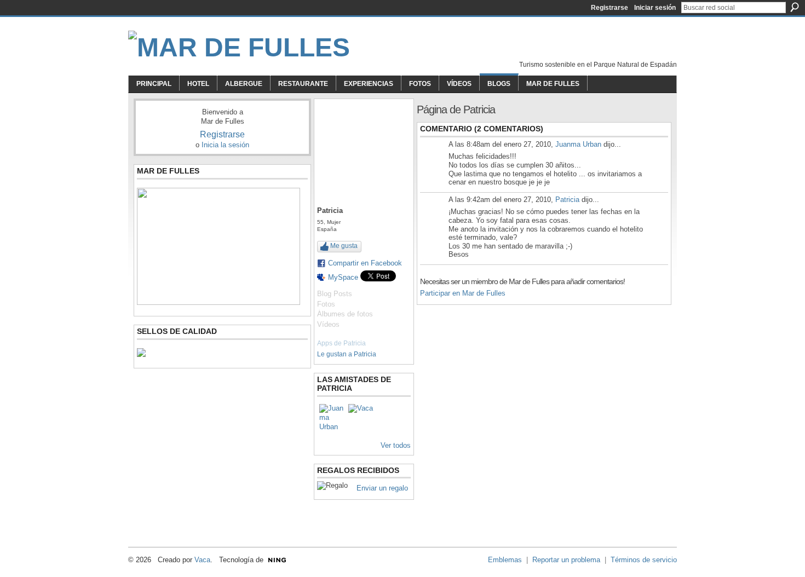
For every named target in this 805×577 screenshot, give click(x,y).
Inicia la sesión (225, 145)
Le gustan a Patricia (346, 354)
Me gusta (344, 246)
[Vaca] (361, 417)
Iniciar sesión (655, 7)
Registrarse (609, 7)
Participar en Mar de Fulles (462, 293)
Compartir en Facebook (365, 263)
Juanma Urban (578, 144)
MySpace (343, 277)
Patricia (567, 199)
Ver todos (396, 445)
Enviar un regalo (382, 488)
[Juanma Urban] (332, 417)
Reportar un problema (566, 560)
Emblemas (505, 560)
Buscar (794, 7)
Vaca (202, 560)
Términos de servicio (644, 560)
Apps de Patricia (341, 343)
